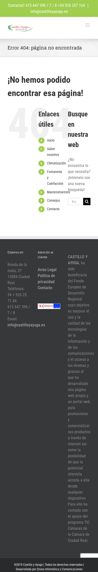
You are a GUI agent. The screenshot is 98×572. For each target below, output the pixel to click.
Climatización (56, 163)
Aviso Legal (47, 269)
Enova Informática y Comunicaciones (59, 569)
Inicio (51, 140)
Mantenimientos (58, 192)
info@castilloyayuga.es (49, 11)
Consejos (53, 200)
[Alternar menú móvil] (87, 25)
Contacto (53, 209)
